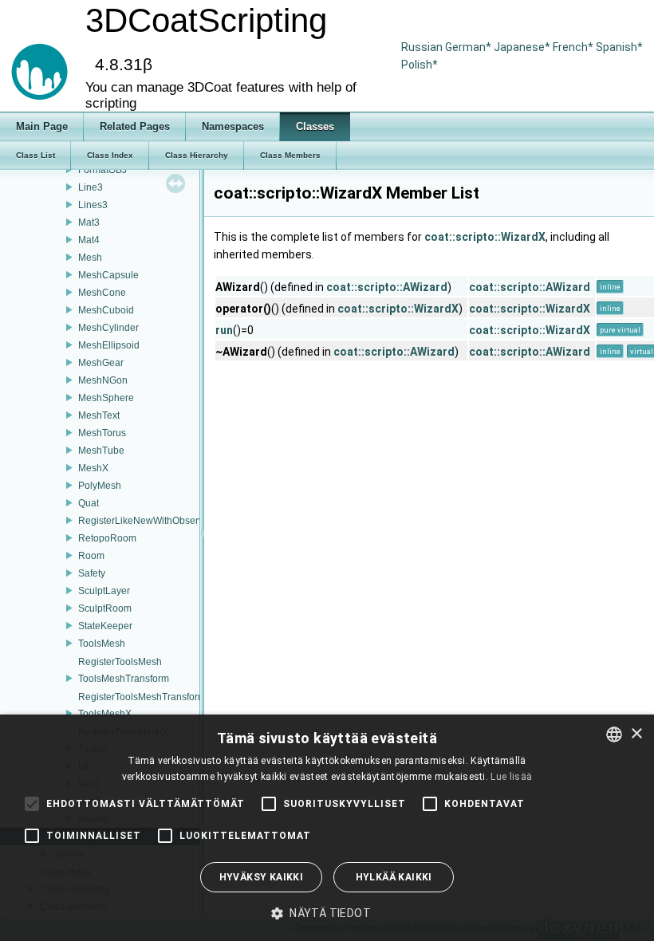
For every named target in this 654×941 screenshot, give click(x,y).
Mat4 (89, 240)
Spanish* (619, 47)
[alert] (327, 828)
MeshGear (101, 362)
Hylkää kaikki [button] (394, 877)
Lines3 (93, 205)
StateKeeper (105, 626)
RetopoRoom (107, 538)
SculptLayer (104, 590)
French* (574, 47)
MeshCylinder (108, 327)
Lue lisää (511, 776)
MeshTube (101, 450)
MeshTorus (102, 433)
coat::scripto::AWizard (386, 287)
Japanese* (523, 47)
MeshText (99, 415)
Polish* (419, 64)
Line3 (90, 187)
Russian (422, 47)
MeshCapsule (108, 275)
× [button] (636, 734)
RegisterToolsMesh (120, 661)
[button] (327, 913)
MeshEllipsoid (109, 345)
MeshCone (102, 292)
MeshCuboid (106, 310)
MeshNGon (103, 380)
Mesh (90, 257)
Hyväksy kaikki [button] (261, 877)
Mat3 (89, 222)
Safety (91, 573)
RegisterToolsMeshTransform (142, 697)
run (224, 330)
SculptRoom (105, 608)
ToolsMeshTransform (123, 678)
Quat (88, 503)
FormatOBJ (102, 169)
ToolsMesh (101, 643)
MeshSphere (106, 398)
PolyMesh (99, 485)
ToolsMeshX (105, 713)
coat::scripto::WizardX (485, 236)
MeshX (93, 468)
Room (91, 555)
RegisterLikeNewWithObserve (143, 520)
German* (469, 47)
